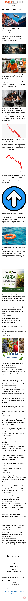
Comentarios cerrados (7, 315)
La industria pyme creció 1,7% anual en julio (13, 214)
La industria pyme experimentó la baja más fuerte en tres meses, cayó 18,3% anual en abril (13, 76)
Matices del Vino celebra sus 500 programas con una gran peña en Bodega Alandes (12, 534)
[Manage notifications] (24, 598)
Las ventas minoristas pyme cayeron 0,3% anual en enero (13, 172)
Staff (14, 563)
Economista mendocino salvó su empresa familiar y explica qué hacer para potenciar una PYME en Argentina (13, 110)
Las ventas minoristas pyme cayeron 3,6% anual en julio (13, 140)
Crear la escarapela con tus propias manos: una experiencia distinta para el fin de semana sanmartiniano (14, 497)
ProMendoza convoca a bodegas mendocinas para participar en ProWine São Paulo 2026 (14, 516)
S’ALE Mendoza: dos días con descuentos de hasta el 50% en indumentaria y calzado (11, 320)
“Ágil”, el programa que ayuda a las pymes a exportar (12, 29)
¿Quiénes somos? (14, 561)
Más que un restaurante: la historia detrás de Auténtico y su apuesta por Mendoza (13, 400)
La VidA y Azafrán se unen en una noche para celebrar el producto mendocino (12, 440)
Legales (14, 569)
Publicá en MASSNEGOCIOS (14, 572)
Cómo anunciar (14, 566)
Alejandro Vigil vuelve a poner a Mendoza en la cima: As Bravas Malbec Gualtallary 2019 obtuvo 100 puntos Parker (14, 478)
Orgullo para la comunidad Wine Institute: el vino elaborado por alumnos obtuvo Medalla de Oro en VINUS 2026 (14, 382)
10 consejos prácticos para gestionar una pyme (14, 248)
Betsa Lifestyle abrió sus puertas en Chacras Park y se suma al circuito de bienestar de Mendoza (13, 457)
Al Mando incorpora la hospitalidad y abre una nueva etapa (13, 364)
